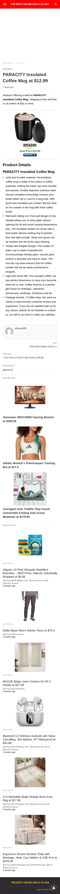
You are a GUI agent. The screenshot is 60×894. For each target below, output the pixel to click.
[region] (30, 32)
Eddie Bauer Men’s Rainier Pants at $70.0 (29, 630)
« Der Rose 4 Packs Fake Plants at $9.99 (23, 357)
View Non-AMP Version (45, 889)
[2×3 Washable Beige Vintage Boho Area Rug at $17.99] (30, 772)
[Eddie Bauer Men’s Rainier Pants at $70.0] (30, 606)
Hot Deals (20, 63)
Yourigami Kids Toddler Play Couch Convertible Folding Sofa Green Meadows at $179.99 (26, 512)
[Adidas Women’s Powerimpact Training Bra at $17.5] (30, 443)
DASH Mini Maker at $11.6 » (43, 346)
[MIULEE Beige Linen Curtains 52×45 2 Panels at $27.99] (30, 657)
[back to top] (53, 887)
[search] (55, 4)
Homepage (7, 63)
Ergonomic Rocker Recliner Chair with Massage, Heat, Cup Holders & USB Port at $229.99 (30, 858)
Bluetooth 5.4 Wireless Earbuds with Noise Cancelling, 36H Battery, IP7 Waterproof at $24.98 (29, 739)
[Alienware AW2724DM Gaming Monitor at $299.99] (30, 397)
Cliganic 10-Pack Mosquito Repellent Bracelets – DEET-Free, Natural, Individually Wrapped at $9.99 (30, 573)
